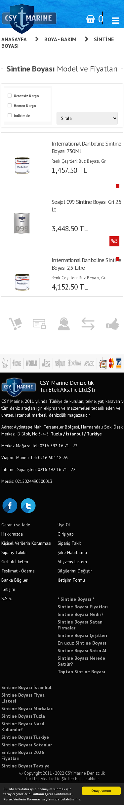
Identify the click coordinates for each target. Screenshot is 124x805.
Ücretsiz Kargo (26, 96)
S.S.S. (6, 598)
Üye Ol (64, 525)
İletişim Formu (71, 580)
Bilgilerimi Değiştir (75, 571)
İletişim (8, 589)
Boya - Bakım (60, 39)
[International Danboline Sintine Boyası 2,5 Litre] (22, 279)
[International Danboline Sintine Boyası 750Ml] (22, 163)
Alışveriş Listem (72, 562)
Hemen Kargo (25, 105)
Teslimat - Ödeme (18, 571)
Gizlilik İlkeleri (14, 562)
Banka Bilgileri (14, 580)
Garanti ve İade (15, 525)
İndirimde (22, 115)
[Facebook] (9, 505)
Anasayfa (14, 39)
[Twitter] (28, 505)
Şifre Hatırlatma (72, 552)
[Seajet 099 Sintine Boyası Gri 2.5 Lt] (22, 221)
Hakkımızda (12, 534)
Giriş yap (66, 534)
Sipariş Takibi (13, 552)
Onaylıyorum (101, 791)
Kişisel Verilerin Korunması (26, 543)
